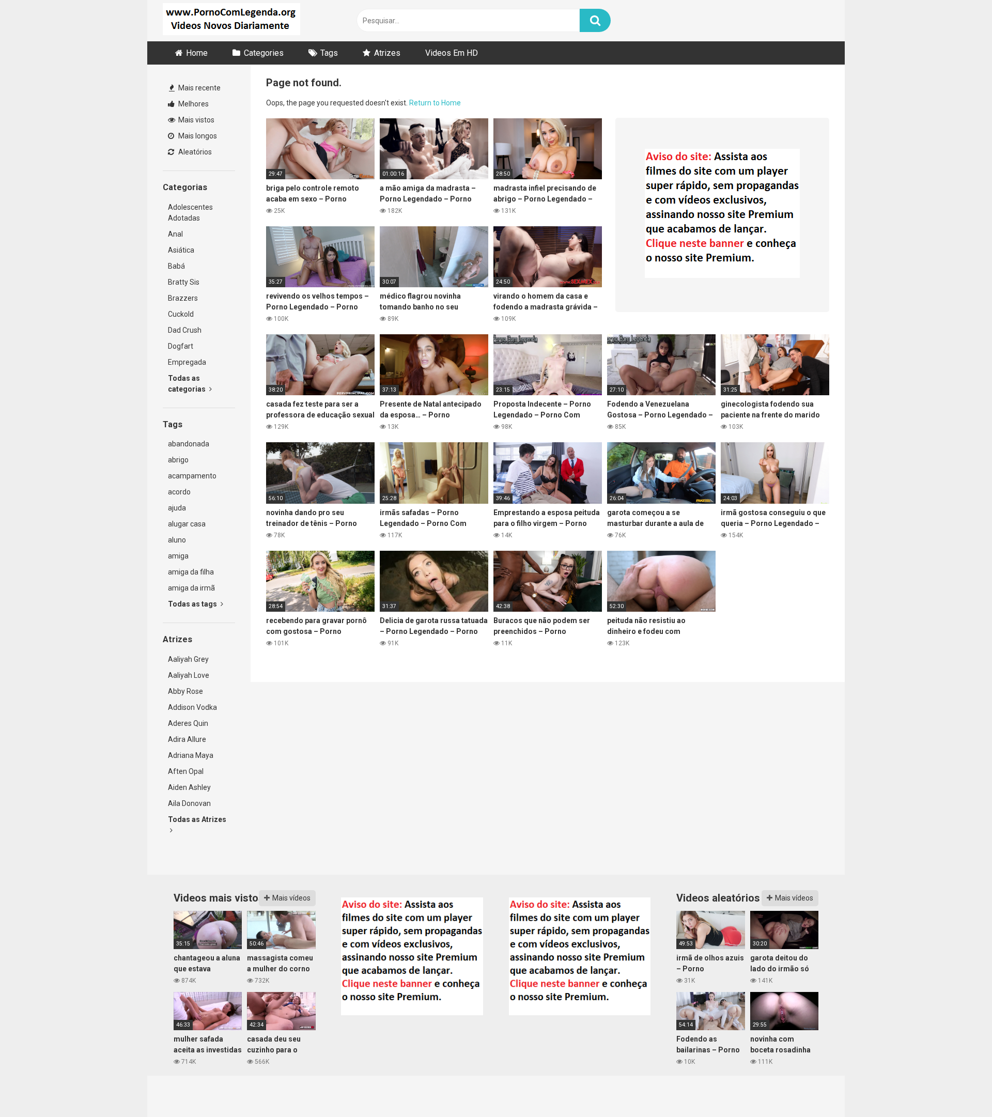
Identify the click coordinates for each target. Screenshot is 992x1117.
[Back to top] (957, 1085)
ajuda (177, 508)
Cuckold (181, 314)
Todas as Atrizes (197, 819)
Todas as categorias (187, 383)
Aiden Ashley (189, 787)
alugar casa (187, 524)
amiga (178, 556)
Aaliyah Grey (188, 659)
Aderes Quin (188, 723)
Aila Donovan (189, 803)
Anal (175, 234)
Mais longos (197, 136)
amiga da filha (191, 572)
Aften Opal (186, 771)
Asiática (181, 250)
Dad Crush (185, 330)
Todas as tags (193, 604)
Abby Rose (185, 691)
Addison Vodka (192, 707)
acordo (179, 492)
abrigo (178, 460)
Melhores (193, 104)
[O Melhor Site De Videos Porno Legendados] (231, 20)
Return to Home (435, 103)
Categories (264, 53)
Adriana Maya (190, 755)
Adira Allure (187, 739)
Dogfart (180, 346)
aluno (177, 540)
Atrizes (387, 53)
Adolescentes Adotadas (190, 212)
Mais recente (199, 88)
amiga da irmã (191, 588)
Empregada (187, 362)
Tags (329, 53)
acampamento (192, 476)
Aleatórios (194, 152)
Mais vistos (195, 120)
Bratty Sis (183, 282)
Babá (176, 266)
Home (197, 53)
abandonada (188, 444)
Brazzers (183, 298)
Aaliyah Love (188, 675)
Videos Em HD (451, 53)
